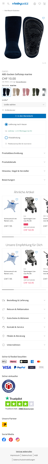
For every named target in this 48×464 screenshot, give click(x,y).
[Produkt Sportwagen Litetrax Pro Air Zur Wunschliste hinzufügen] (36, 199)
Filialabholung (14, 137)
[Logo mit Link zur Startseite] (20, 3)
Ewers (5, 71)
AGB (36, 455)
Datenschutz (27, 455)
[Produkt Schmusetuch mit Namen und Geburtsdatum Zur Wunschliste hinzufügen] (16, 199)
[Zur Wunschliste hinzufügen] (43, 18)
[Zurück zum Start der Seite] (45, 446)
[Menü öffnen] (3, 4)
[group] (24, 37)
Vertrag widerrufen (24, 451)
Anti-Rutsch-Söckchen (12, 11)
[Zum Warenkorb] (44, 3)
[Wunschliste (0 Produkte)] (39, 3)
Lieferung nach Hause (17, 124)
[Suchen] (8, 3)
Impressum (15, 455)
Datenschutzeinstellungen (24, 460)
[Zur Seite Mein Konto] (34, 3)
